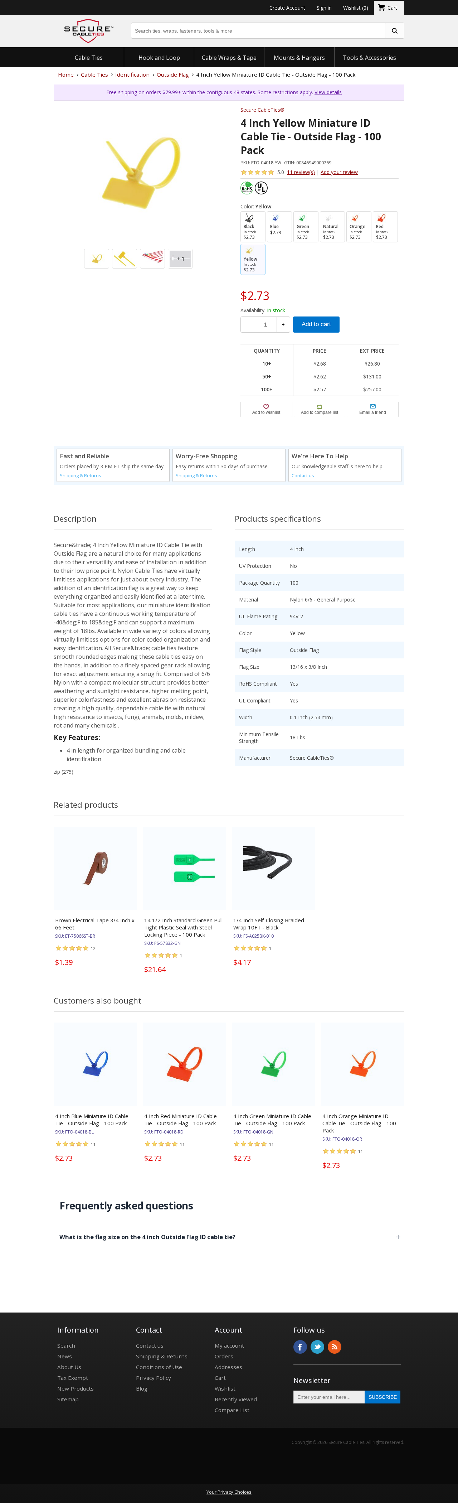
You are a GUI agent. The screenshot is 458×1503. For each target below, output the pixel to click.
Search (66, 1345)
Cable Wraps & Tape (229, 58)
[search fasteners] (394, 30)
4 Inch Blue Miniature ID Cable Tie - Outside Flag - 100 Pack (91, 1119)
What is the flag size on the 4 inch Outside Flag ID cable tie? (147, 1237)
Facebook (300, 1347)
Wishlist (225, 1388)
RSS (334, 1347)
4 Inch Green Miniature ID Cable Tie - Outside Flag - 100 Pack (272, 1119)
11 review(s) (301, 172)
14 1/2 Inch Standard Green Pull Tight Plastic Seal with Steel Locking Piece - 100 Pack (183, 927)
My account (229, 1345)
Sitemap (68, 1399)
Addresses (228, 1367)
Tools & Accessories (369, 58)
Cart (220, 1377)
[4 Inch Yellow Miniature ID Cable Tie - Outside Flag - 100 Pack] (138, 185)
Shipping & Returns (80, 476)
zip (57, 771)
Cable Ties (89, 58)
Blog (141, 1388)
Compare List (232, 1409)
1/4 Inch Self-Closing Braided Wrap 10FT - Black (268, 924)
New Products (75, 1388)
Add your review (339, 172)
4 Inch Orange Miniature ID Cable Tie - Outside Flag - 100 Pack (359, 1123)
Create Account (287, 7)
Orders (224, 1356)
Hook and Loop (159, 58)
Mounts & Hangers (299, 58)
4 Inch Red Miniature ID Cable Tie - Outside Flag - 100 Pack (180, 1119)
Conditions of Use (159, 1367)
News (64, 1356)
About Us (69, 1367)
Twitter (317, 1347)
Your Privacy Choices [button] (229, 1492)
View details (328, 92)
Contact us (303, 476)
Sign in (324, 7)
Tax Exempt (72, 1377)
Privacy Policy (153, 1377)
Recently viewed (236, 1399)
